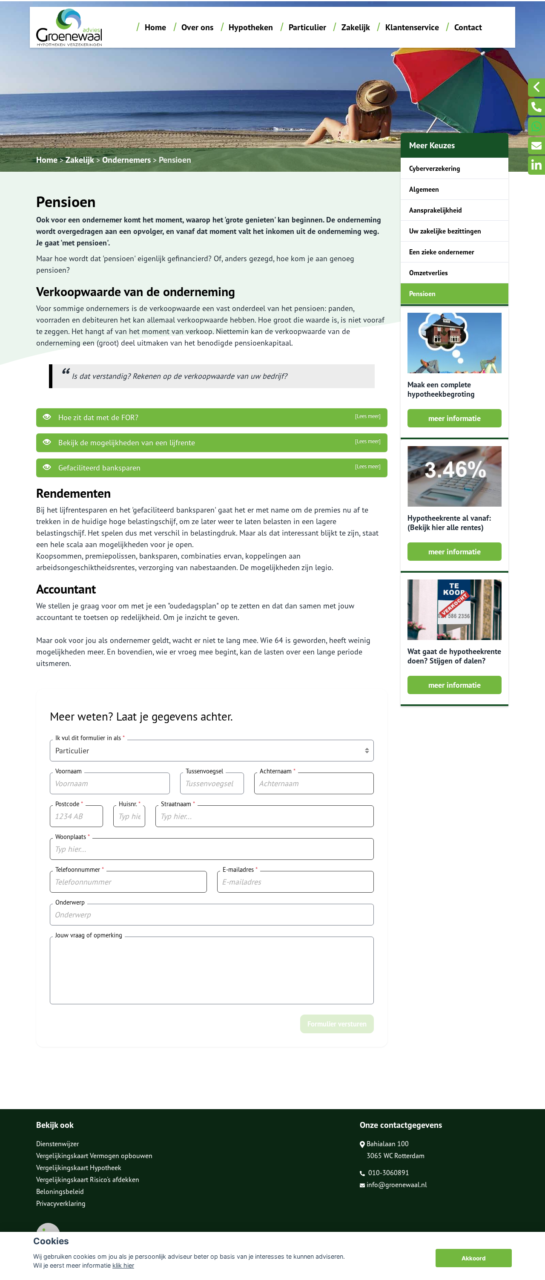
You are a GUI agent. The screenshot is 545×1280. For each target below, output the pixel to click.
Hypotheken (251, 27)
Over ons (197, 27)
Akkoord (474, 1258)
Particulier (307, 27)
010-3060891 (388, 1172)
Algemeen (424, 189)
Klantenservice (412, 27)
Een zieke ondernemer (441, 252)
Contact (468, 27)
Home (155, 27)
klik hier (123, 1265)
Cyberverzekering (434, 168)
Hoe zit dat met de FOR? (219, 417)
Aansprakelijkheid (435, 210)
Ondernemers (126, 159)
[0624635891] (536, 126)
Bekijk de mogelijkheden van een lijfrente (219, 442)
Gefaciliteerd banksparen (219, 468)
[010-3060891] (536, 106)
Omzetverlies (428, 272)
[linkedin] (536, 165)
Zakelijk (355, 27)
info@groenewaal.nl (397, 1184)
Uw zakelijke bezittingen (445, 231)
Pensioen (175, 159)
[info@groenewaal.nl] (536, 145)
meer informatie (454, 418)
